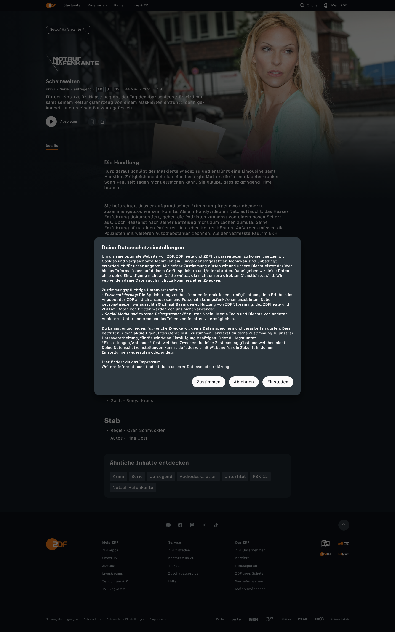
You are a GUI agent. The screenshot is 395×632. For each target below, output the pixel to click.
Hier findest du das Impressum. (132, 362)
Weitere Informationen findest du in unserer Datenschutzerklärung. (166, 367)
